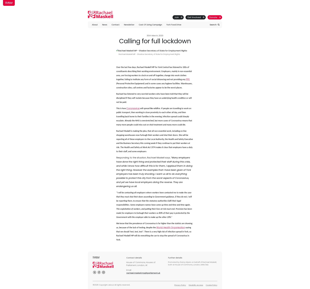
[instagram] (103, 272)
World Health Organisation (170, 227)
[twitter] (94, 272)
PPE (188, 79)
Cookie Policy (211, 285)
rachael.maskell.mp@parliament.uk (143, 273)
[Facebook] (99, 272)
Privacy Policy (180, 285)
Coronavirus (133, 108)
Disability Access (196, 285)
